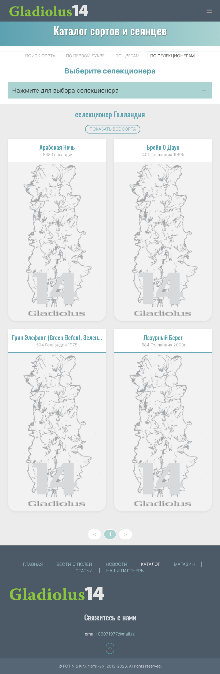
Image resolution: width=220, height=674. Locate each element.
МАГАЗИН (184, 564)
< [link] (94, 534)
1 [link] (110, 534)
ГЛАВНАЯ (33, 564)
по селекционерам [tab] (172, 55)
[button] (209, 11)
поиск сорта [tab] (40, 55)
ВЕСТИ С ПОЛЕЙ (74, 564)
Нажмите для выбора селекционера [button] (65, 90)
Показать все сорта (113, 129)
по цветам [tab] (127, 55)
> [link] (125, 534)
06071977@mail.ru (116, 634)
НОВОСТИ (116, 564)
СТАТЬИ (84, 570)
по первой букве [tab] (85, 55)
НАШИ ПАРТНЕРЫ (125, 570)
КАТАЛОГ (150, 564)
